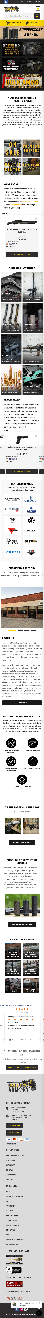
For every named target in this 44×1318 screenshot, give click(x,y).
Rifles (16, 573)
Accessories (24, 576)
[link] (22, 1039)
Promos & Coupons (30, 201)
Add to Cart (22, 254)
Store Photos (14, 1133)
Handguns (7, 573)
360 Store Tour (14, 1125)
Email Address (13, 1068)
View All (6, 430)
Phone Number (30, 1068)
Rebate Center (16, 205)
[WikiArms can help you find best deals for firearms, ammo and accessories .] (19, 1291)
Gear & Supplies (37, 576)
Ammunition (5, 576)
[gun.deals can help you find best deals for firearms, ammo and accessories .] (19, 1277)
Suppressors (34, 573)
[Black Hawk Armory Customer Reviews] (15, 1260)
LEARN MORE (22, 703)
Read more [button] (16, 1033)
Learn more (10, 246)
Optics (14, 576)
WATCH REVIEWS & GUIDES (22, 925)
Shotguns (24, 573)
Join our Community (22, 842)
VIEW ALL (5, 213)
